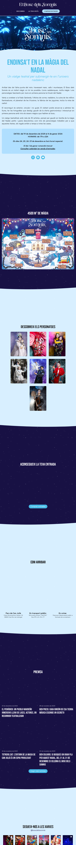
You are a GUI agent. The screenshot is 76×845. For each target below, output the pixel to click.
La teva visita (33, 11)
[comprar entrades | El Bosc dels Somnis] (14, 484)
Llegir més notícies (38, 771)
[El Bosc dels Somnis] (38, 5)
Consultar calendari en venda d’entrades (37, 148)
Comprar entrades (51, 11)
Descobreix (20, 11)
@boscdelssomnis (38, 830)
